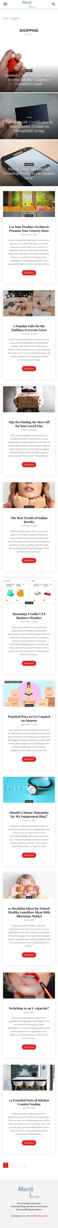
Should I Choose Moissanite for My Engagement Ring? (29, 814)
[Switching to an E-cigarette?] (29, 985)
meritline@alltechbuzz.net (34, 1215)
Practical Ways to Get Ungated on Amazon (29, 718)
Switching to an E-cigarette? (29, 1008)
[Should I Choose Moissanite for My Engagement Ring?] (29, 790)
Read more (29, 273)
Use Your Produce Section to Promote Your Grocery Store (29, 229)
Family (29, 897)
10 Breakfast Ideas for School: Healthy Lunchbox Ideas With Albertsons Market (29, 912)
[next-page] (24, 1165)
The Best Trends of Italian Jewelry (29, 520)
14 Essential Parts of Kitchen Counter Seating (29, 1102)
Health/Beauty (29, 997)
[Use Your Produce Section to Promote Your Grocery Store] (29, 204)
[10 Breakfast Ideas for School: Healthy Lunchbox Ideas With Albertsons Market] (29, 886)
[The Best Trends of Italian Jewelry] (29, 495)
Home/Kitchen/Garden (29, 1089)
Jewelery (29, 801)
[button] (53, 4)
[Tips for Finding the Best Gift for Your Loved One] (29, 399)
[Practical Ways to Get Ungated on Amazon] (29, 694)
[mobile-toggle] (5, 4)
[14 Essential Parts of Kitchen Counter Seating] (29, 1078)
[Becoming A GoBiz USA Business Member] (29, 591)
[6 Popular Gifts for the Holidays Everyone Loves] (29, 303)
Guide (29, 70)
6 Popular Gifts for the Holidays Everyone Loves (29, 328)
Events (29, 117)
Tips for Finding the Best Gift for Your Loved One (29, 424)
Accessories (29, 507)
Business (29, 164)
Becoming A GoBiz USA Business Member (29, 616)
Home (6, 18)
